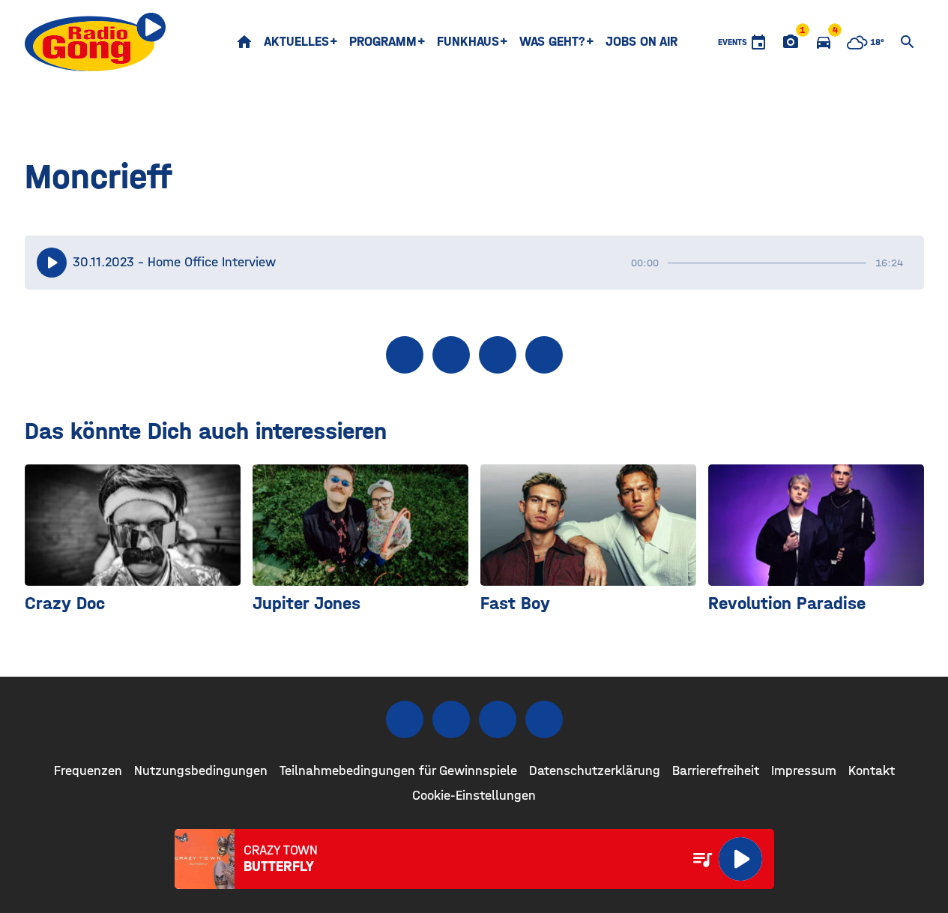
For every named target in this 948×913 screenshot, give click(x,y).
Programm (383, 42)
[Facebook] (404, 719)
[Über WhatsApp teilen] (497, 355)
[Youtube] (497, 719)
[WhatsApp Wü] (544, 719)
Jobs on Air (641, 42)
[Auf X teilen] (451, 355)
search (908, 42)
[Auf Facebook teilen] (404, 355)
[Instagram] (451, 719)
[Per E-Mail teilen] (544, 355)
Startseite (244, 42)
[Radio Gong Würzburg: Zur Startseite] (95, 42)
